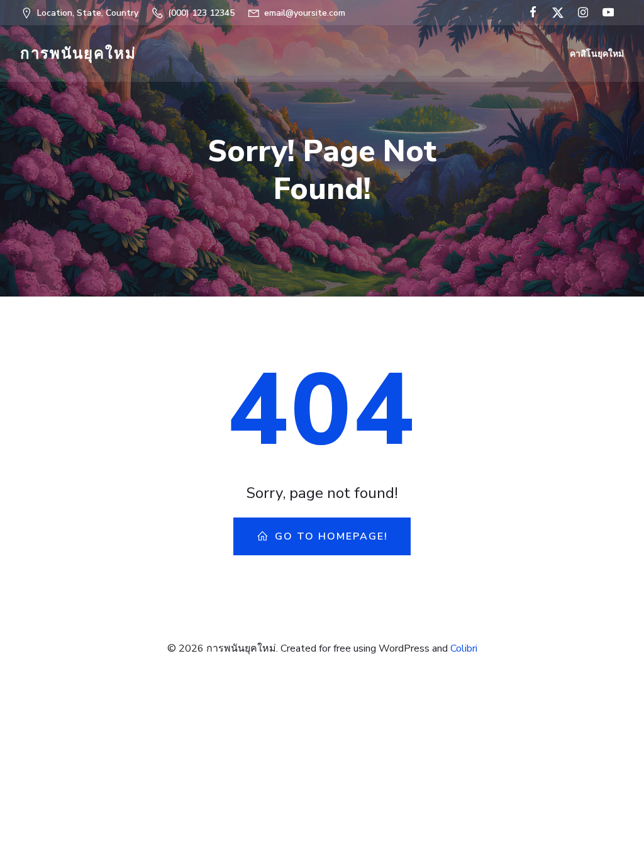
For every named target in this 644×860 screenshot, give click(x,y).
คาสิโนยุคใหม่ (597, 54)
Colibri (463, 648)
